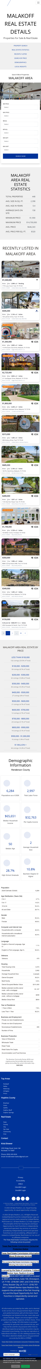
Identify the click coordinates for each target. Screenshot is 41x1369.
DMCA (20, 1184)
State (5, 1122)
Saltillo (5, 1108)
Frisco (5, 1093)
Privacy (20, 1177)
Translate (35, 1354)
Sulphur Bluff (7, 1110)
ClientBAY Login (20, 1187)
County (5, 1124)
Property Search (20, 46)
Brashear (6, 1103)
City (4, 1127)
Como (5, 1105)
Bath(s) (5, 129)
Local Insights (20, 66)
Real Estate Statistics (20, 50)
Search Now (20, 156)
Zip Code (6, 1129)
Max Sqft (6, 146)
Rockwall (6, 1084)
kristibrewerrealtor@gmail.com (17, 1157)
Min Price (6, 104)
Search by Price (20, 58)
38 (20, 633)
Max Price (6, 112)
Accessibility (20, 1181)
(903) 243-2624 (12, 1154)
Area (4, 1134)
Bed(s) (5, 121)
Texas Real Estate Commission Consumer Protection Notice (20, 1342)
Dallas (5, 1086)
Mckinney (6, 1089)
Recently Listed (20, 54)
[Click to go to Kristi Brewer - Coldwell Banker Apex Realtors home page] (3, 2)
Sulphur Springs (8, 1112)
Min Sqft (5, 138)
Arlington (6, 1091)
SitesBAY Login (20, 1190)
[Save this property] (37, 263)
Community (7, 1131)
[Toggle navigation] (38, 3)
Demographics (20, 62)
